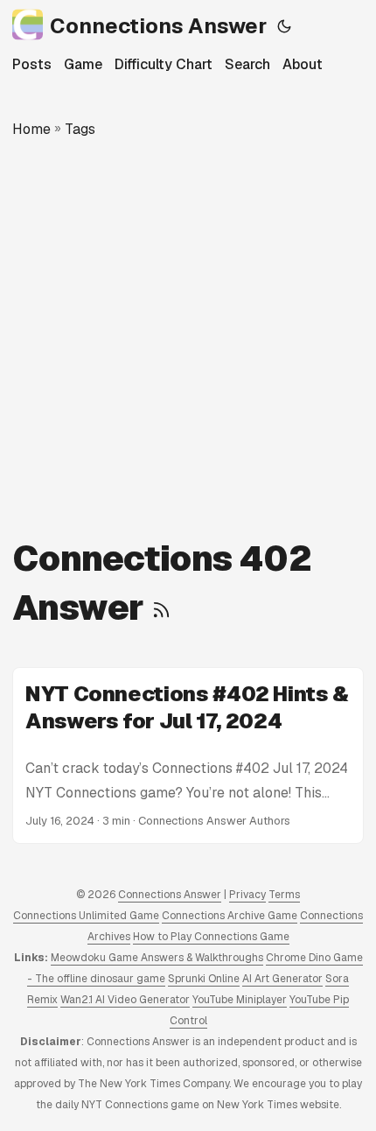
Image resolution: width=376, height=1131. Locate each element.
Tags (80, 129)
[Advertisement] (188, 337)
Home (31, 129)
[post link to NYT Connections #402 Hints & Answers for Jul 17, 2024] (188, 755)
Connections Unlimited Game (86, 916)
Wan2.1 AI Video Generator (125, 1000)
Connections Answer (158, 25)
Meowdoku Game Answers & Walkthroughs (157, 958)
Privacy (247, 895)
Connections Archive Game (229, 916)
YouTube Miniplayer (239, 1000)
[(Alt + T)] (284, 26)
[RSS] (161, 607)
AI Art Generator (282, 979)
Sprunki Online (204, 979)
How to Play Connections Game (211, 937)
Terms (284, 895)
